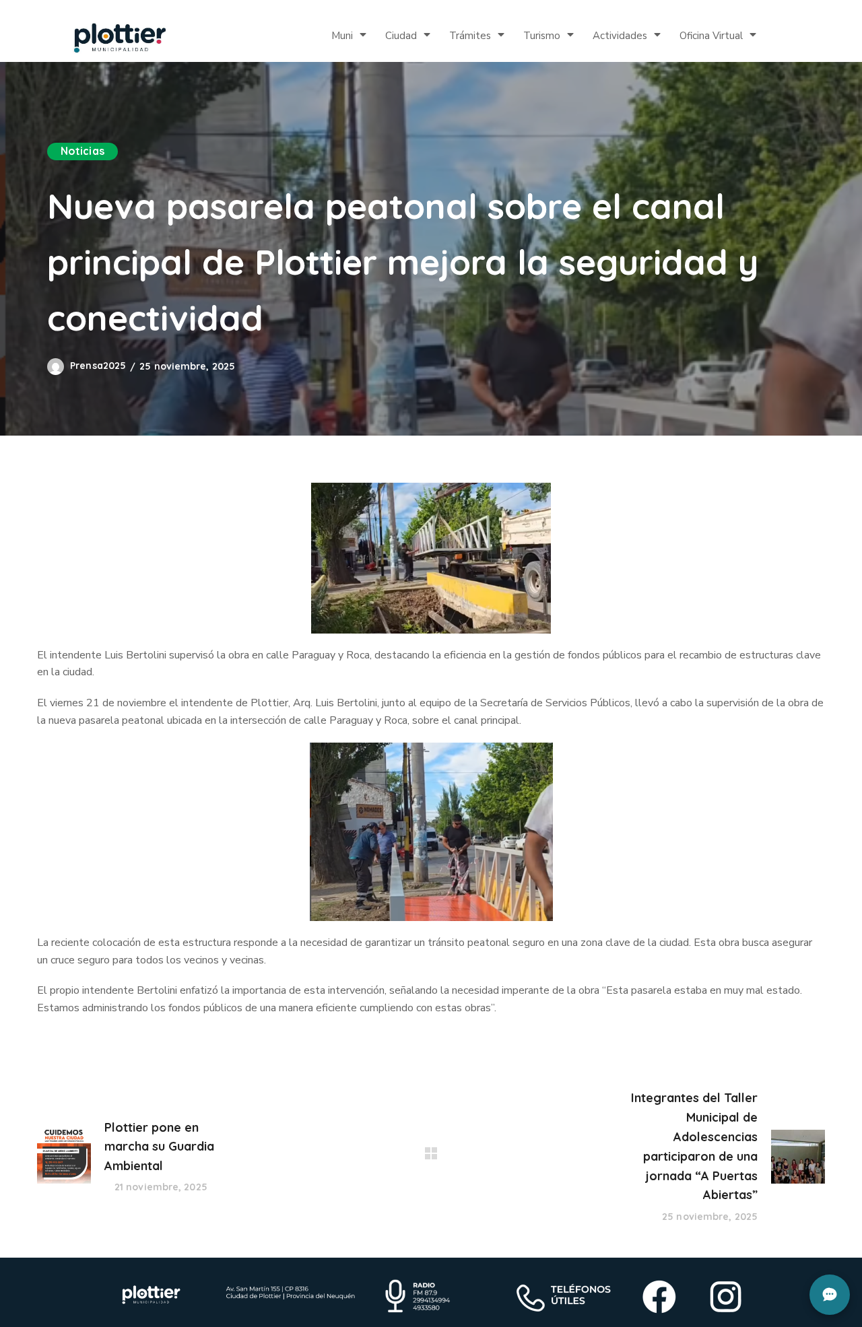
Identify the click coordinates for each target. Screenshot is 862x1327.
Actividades (620, 35)
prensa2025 (98, 366)
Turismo (541, 35)
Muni (342, 35)
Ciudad (401, 35)
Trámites (470, 35)
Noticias (82, 151)
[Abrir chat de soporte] (829, 1294)
